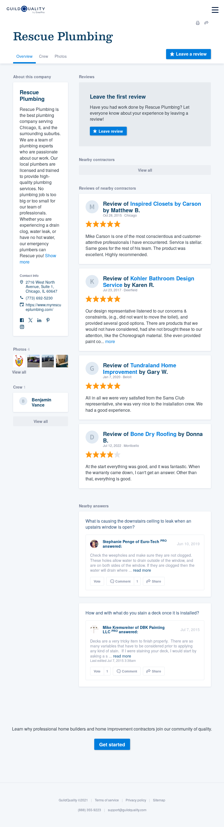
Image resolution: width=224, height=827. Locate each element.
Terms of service (107, 800)
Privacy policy (136, 800)
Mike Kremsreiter (118, 627)
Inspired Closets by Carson (165, 203)
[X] (30, 320)
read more (142, 570)
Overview (24, 56)
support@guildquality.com (127, 809)
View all (19, 372)
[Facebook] (22, 320)
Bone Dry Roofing (153, 434)
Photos (61, 56)
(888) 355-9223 (89, 809)
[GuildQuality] (25, 10)
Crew (43, 56)
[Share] (206, 23)
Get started (112, 744)
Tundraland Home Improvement (139, 368)
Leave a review (191, 54)
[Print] (197, 23)
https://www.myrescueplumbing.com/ (43, 307)
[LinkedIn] (39, 320)
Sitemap (159, 800)
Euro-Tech (149, 541)
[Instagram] (22, 327)
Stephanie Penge (118, 541)
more (110, 341)
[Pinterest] (48, 320)
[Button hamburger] (215, 10)
